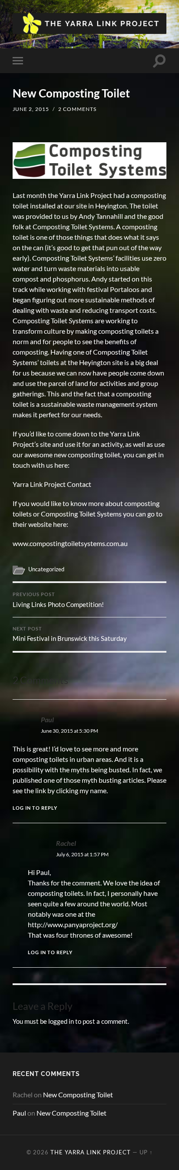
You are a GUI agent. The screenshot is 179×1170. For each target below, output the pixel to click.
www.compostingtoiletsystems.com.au (70, 543)
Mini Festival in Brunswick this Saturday (70, 634)
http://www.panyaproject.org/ (73, 924)
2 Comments (77, 109)
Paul (47, 719)
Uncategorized (46, 569)
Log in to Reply (35, 808)
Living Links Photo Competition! (58, 600)
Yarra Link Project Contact (52, 484)
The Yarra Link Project (90, 1152)
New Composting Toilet (78, 1094)
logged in (61, 1021)
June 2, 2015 (31, 109)
